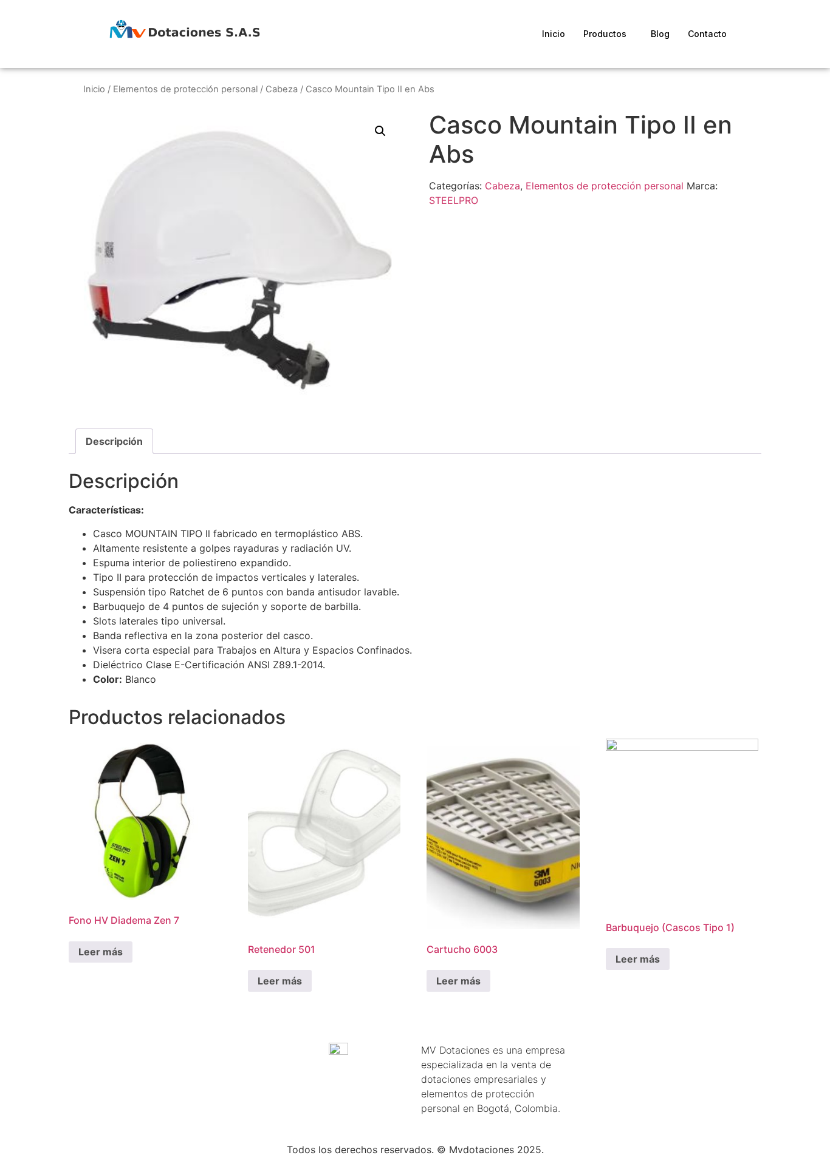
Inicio (553, 34)
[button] (380, 131)
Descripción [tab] (114, 441)
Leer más (100, 952)
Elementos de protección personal (185, 89)
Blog (660, 34)
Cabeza (282, 89)
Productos (604, 34)
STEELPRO (453, 200)
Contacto (707, 34)
